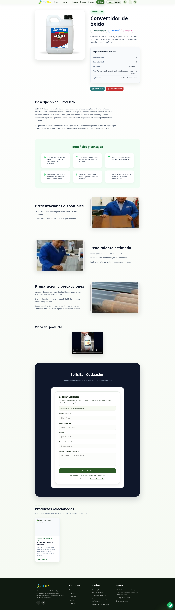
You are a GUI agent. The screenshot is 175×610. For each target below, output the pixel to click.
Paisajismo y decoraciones (100, 604)
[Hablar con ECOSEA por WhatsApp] (170, 605)
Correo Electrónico (65, 423)
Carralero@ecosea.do (97, 479)
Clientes (91, 2)
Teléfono (61, 432)
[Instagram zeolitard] (135, 2)
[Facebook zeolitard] (130, 2)
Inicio (56, 2)
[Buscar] (125, 2)
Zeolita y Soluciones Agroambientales (98, 591)
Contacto (72, 603)
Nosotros (74, 2)
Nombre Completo (65, 414)
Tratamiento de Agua (99, 595)
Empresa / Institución (66, 442)
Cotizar (100, 2)
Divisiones (72, 597)
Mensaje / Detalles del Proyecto (69, 451)
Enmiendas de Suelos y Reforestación (99, 600)
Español (110, 2)
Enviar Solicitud (87, 471)
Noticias (83, 2)
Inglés (117, 2)
